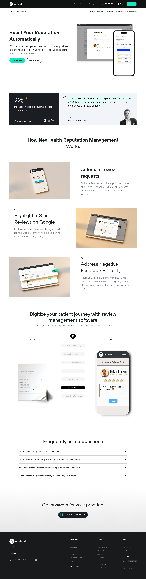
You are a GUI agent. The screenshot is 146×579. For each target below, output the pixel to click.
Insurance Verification (76, 557)
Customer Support (128, 544)
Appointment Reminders (103, 544)
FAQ (124, 565)
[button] (74, 4)
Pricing (100, 4)
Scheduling (73, 544)
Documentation (127, 547)
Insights (72, 561)
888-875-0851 (109, 4)
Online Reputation (102, 554)
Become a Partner (128, 568)
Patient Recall (100, 557)
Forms (72, 551)
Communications (75, 547)
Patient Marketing (101, 564)
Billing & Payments (102, 547)
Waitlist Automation (102, 567)
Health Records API (75, 571)
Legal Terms (126, 551)
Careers (129, 561)
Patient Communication (103, 561)
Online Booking (101, 551)
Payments (73, 554)
